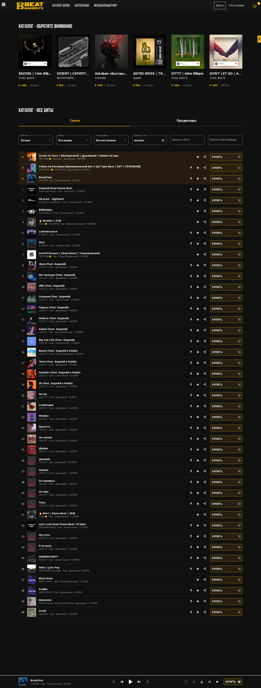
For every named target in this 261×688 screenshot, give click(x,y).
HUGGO (43, 559)
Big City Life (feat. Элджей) (57, 340)
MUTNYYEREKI (65, 78)
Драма (43, 448)
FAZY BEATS (45, 169)
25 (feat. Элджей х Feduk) (56, 383)
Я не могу (45, 545)
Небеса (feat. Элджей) (54, 318)
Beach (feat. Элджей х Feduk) (58, 350)
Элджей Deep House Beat (55, 188)
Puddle (43, 589)
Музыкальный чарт (105, 5)
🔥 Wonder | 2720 (50, 220)
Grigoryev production (50, 202)
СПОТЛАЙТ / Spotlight (50, 570)
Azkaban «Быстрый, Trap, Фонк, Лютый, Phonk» (111, 73)
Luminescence (48, 231)
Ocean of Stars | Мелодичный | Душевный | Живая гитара (78, 155)
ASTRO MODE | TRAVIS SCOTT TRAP (149, 73)
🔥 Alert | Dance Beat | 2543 (57, 513)
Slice (42, 242)
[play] (35, 51)
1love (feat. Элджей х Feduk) (58, 361)
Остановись (47, 480)
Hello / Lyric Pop (49, 567)
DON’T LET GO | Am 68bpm (226, 73)
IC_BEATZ (43, 234)
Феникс (44, 415)
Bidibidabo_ (46, 209)
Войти (220, 5)
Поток (43, 394)
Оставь (44, 491)
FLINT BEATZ (45, 213)
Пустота (44, 535)
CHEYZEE (43, 180)
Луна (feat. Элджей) (52, 264)
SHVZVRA (100, 78)
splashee (43, 614)
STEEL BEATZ (27, 78)
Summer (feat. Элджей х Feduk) (59, 372)
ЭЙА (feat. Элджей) (52, 285)
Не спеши (45, 437)
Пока (42, 502)
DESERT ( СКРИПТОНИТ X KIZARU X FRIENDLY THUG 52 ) (73, 73)
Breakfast (45, 177)
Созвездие (46, 405)
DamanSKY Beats (47, 191)
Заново (43, 470)
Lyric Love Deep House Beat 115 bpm (62, 524)
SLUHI (42, 610)
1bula (42, 223)
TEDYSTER (44, 158)
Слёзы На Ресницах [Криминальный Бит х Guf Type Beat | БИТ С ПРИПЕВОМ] (90, 166)
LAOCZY (43, 267)
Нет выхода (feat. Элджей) (57, 274)
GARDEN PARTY (48, 556)
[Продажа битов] (31, 6)
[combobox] (36, 140)
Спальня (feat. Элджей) (54, 296)
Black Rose (46, 578)
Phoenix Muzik (46, 603)
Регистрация (236, 5)
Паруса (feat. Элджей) (54, 307)
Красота (44, 426)
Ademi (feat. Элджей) (53, 329)
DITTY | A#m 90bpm (187, 73)
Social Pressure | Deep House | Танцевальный (69, 253)
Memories (45, 600)
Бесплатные (82, 5)
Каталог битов (61, 5)
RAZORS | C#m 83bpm (35, 73)
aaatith (137, 78)
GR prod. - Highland (51, 199)
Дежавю (44, 459)
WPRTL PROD (45, 581)
